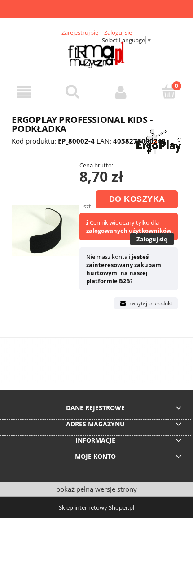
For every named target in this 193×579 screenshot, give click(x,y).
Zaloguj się (151, 239)
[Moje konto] (120, 92)
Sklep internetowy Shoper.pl (96, 507)
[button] (24, 92)
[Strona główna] (96, 54)
